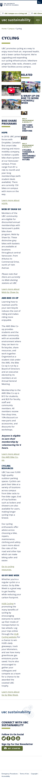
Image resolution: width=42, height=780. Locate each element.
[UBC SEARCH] (39, 2)
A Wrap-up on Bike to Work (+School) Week (30, 99)
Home (4, 28)
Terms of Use (24, 774)
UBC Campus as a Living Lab (16, 13)
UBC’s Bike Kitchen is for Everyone (27, 128)
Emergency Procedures (10, 774)
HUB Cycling (7, 603)
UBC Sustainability (18, 712)
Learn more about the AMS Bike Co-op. (10, 457)
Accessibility (6, 776)
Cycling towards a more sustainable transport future (28, 154)
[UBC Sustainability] (16, 20)
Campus (11, 28)
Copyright (34, 774)
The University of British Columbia (27, 4)
